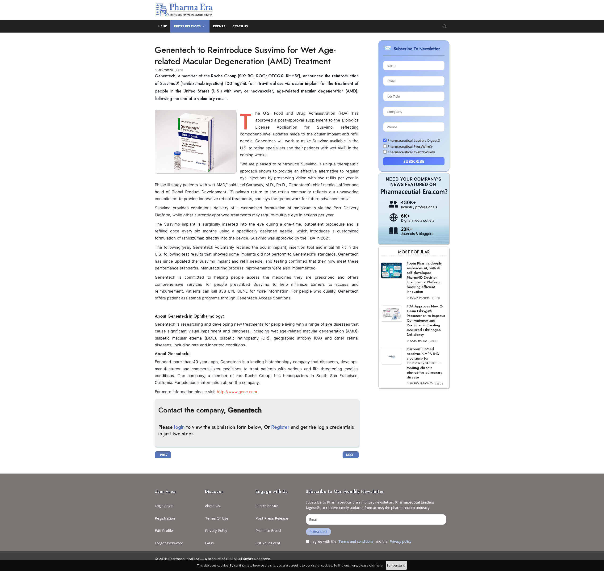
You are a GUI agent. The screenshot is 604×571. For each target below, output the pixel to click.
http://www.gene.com (237, 391)
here (379, 565)
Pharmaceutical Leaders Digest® (413, 140)
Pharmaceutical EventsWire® (411, 152)
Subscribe (413, 161)
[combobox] (444, 26)
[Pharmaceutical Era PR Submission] (413, 208)
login (179, 427)
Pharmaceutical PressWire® (410, 146)
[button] (190, 26)
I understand (396, 565)
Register (280, 427)
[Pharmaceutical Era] (184, 10)
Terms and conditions (355, 541)
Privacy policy (400, 541)
